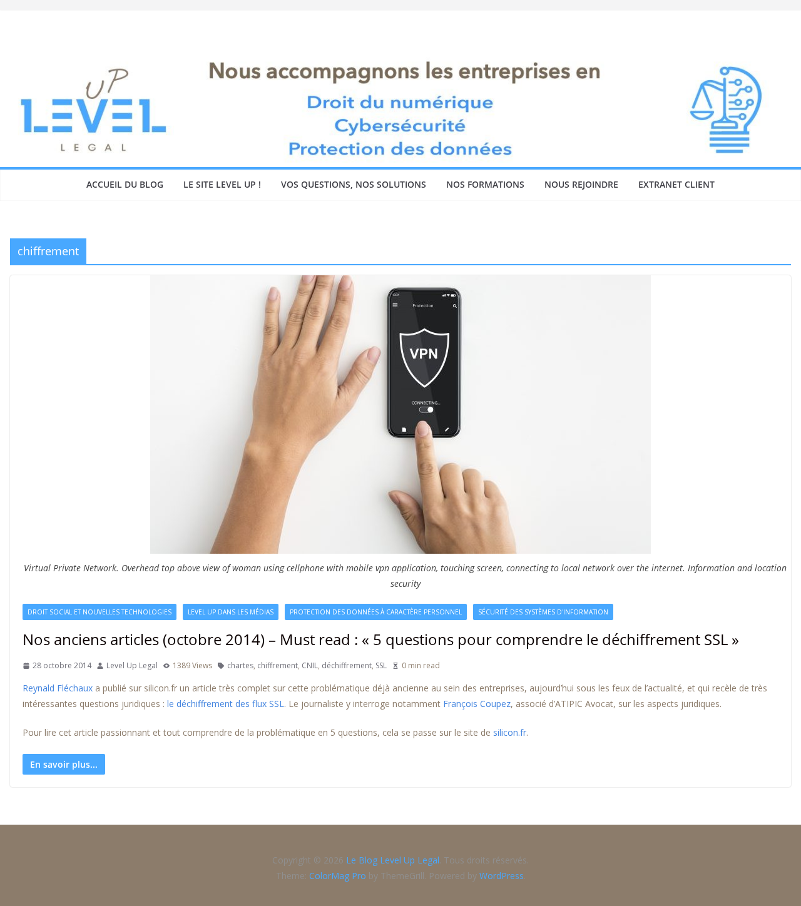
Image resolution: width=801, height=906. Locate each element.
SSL (381, 665)
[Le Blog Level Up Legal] (400, 61)
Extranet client (676, 184)
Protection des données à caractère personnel (376, 612)
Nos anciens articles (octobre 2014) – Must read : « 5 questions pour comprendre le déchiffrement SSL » (381, 639)
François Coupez (477, 704)
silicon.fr (509, 732)
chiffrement (277, 665)
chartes (240, 665)
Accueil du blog (124, 184)
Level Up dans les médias (230, 612)
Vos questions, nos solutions (353, 184)
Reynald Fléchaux (58, 688)
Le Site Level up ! (222, 184)
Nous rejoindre (581, 184)
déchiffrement (347, 665)
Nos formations (485, 184)
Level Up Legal (132, 665)
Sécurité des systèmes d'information (543, 612)
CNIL (310, 665)
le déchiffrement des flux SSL (225, 704)
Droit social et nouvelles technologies (99, 612)
